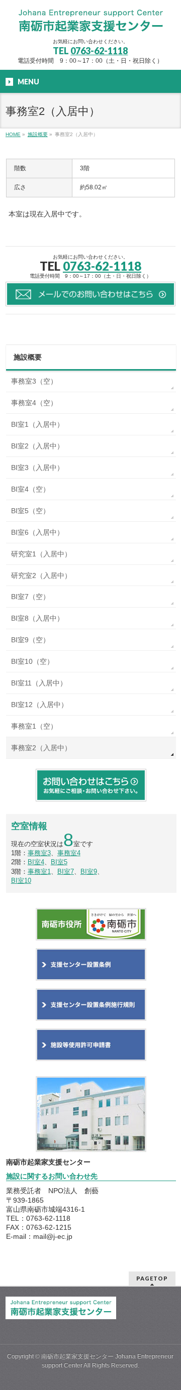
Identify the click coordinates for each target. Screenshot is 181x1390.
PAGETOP (152, 1278)
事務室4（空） (34, 403)
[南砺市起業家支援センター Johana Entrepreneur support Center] (90, 21)
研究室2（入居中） (41, 575)
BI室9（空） (30, 640)
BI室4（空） (30, 489)
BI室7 (65, 871)
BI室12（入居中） (39, 705)
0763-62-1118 (99, 50)
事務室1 (39, 871)
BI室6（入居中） (37, 532)
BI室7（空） (30, 597)
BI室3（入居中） (37, 468)
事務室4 (68, 853)
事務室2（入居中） (41, 748)
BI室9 (88, 871)
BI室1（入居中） (37, 424)
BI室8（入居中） (37, 618)
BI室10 (21, 880)
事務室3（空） (34, 381)
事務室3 (39, 853)
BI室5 (59, 862)
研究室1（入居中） (41, 554)
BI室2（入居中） (37, 446)
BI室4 (36, 862)
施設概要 (28, 357)
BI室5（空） (30, 511)
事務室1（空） (34, 726)
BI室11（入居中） (39, 683)
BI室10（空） (32, 661)
